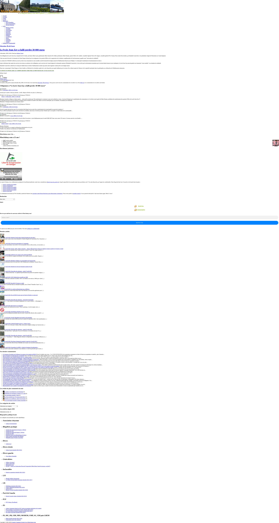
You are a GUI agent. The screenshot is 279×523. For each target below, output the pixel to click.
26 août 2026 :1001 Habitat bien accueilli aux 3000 (16, 277)
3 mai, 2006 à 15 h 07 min (16, 115)
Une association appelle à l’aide (11, 395)
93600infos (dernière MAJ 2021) (13, 486)
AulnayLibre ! (9, 488)
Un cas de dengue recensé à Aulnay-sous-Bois (15, 400)
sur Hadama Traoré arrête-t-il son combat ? (16, 376)
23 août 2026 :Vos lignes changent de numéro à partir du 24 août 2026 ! (20, 341)
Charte (4, 18)
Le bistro (5, 17)
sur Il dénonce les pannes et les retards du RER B (19, 354)
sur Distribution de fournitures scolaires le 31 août (19, 368)
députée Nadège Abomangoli (12, 478)
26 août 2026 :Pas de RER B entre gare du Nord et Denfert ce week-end (21, 295)
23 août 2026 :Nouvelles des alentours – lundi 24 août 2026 (18, 335)
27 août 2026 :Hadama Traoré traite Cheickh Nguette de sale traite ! (19, 237)
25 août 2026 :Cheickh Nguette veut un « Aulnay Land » (17, 323)
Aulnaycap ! (8, 443)
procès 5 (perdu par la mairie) (9, 189)
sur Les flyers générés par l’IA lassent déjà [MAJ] (18, 361)
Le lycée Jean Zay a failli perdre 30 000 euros (22, 49)
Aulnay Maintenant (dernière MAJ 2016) (15, 487)
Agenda (7, 42)
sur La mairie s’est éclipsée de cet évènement (17, 379)
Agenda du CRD (10, 433)
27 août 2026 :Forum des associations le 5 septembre (16, 243)
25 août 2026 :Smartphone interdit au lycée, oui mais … (17, 311)
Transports (8, 40)
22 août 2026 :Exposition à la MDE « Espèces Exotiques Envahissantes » (21, 347)
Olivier (3, 96)
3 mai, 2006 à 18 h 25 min (15, 123)
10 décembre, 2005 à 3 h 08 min (12, 96)
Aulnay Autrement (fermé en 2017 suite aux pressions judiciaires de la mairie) (23, 508)
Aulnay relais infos (10, 463)
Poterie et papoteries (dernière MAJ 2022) (15, 472)
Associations (9, 30)
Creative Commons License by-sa (19, 522)
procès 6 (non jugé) (7, 191)
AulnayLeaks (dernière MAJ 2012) (14, 450)
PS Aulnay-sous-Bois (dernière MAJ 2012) (16, 512)
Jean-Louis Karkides (10, 23)
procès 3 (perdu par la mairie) (9, 187)
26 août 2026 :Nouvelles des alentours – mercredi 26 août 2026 (18, 299)
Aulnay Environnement (11, 423)
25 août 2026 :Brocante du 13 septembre (13, 305)
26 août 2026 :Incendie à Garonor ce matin (14, 283)
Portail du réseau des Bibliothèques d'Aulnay (16, 435)
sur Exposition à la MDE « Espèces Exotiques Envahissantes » (21, 359)
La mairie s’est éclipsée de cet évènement (13, 391)
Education (8, 32)
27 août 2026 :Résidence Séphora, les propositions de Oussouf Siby (19, 260)
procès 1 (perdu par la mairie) (9, 184)
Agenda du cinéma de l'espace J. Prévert (15, 432)
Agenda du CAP (10, 431)
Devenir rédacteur (10, 25)
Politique (8, 35)
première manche (77, 193)
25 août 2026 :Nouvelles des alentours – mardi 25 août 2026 (18, 329)
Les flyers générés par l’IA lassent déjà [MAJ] (14, 397)
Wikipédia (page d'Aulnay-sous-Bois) (14, 437)
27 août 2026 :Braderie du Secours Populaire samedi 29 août (18, 266)
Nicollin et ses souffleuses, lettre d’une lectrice (15, 398)
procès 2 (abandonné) (8, 185)
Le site (4, 19)
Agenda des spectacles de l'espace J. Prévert (16, 429)
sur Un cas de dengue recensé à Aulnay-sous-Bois (19, 370)
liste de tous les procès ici (53, 182)
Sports (7, 38)
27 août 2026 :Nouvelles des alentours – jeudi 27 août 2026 (18, 271)
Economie (8, 31)
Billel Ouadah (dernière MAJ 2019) (14, 518)
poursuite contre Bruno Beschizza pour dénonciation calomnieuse (47, 193)
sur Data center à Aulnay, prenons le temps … (17, 380)
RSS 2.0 (82, 82)
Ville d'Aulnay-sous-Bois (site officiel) (14, 436)
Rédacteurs (5, 21)
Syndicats (8, 39)
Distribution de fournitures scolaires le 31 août (14, 393)
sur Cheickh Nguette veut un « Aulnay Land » (17, 357)
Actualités (8, 28)
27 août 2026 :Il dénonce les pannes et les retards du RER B (18, 254)
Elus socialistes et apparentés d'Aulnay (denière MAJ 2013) (19, 509)
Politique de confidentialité (9, 43)
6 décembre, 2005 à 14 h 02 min (10, 90)
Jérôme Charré (20, 53)
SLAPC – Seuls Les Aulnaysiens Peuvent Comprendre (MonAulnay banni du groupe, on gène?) (28, 466)
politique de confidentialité (33, 228)
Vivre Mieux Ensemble (11, 456)
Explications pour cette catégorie (13, 519)
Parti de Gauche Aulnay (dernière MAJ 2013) (16, 496)
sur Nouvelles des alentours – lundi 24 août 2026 (17, 358)
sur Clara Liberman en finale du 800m (13, 378)
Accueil (4, 15)
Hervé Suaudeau (9, 22)
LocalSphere (9, 36)
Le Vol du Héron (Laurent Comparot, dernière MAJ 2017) (19, 511)
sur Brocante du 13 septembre (14, 355)
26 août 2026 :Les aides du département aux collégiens (16, 289)
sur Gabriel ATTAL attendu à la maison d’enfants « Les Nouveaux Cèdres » (22, 364)
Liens (4, 26)
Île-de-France (11, 46)
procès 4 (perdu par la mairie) (9, 188)
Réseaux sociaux (10, 27)
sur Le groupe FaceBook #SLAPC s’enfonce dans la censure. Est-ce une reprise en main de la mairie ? (31, 366)
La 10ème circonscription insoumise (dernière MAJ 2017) (19, 480)
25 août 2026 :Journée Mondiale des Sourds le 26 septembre (18, 317)
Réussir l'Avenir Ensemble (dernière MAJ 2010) (17, 490)
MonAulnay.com (10, 465)
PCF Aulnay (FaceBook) (11, 502)
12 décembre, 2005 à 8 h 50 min (10, 107)
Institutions (8, 34)
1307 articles (6, 80)
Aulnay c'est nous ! (10, 462)
